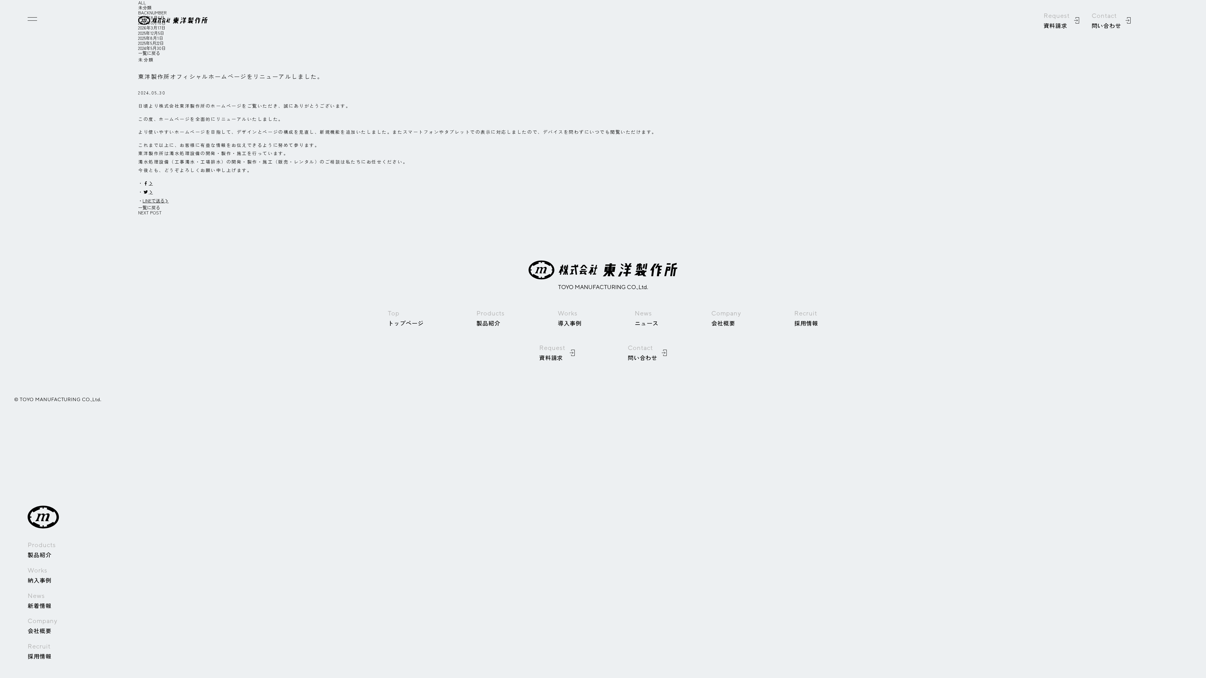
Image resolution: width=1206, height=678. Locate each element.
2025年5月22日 (151, 43)
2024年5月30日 (152, 48)
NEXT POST (150, 212)
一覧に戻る (149, 53)
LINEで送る (154, 200)
